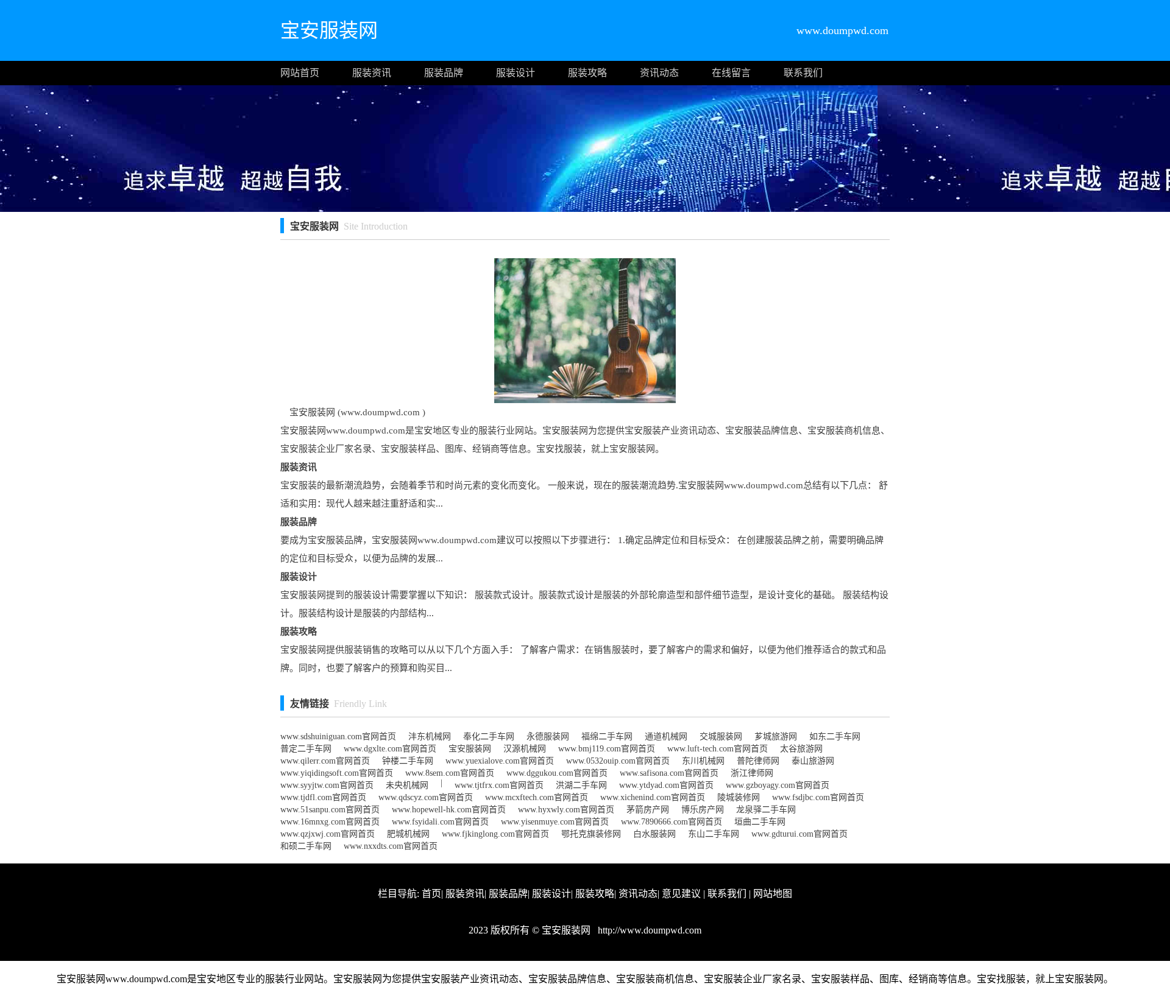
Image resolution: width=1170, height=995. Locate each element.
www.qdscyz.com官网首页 (425, 797)
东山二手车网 (713, 834)
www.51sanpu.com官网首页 (330, 809)
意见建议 (681, 893)
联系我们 (803, 73)
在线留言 (731, 73)
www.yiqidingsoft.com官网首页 (336, 773)
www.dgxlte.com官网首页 (390, 748)
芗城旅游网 (775, 736)
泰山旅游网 (813, 760)
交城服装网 (721, 736)
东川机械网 (703, 760)
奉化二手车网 (488, 736)
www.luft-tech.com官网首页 (717, 748)
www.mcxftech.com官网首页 (536, 797)
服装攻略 (587, 73)
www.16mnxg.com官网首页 (330, 821)
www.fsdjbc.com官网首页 (818, 797)
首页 (431, 893)
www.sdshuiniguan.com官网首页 (338, 736)
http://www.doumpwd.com (648, 930)
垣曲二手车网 (759, 821)
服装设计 (515, 73)
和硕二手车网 (306, 846)
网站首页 (299, 73)
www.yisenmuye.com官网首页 (555, 821)
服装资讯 (371, 73)
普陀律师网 (758, 760)
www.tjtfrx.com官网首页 (499, 785)
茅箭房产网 (647, 809)
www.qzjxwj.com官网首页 (327, 834)
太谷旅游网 (801, 748)
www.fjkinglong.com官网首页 (495, 834)
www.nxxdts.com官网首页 (391, 846)
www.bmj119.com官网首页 (606, 748)
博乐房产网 (702, 809)
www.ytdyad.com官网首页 (666, 785)
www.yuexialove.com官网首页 (499, 760)
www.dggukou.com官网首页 (557, 773)
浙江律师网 (752, 773)
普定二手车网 (306, 748)
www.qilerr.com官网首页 (325, 760)
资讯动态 (659, 73)
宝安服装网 (469, 748)
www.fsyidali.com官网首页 (440, 821)
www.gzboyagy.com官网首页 (777, 785)
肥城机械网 (408, 834)
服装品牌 (443, 73)
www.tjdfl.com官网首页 (323, 797)
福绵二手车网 (607, 736)
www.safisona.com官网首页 (669, 773)
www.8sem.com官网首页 (449, 773)
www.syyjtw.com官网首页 (327, 785)
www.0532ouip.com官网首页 (618, 760)
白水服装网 (654, 834)
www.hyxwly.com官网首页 (566, 809)
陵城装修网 (738, 797)
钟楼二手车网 (407, 760)
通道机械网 (666, 736)
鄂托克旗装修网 (591, 834)
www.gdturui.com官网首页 (799, 834)
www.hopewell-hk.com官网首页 (449, 809)
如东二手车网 (834, 736)
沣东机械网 (429, 736)
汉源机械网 (524, 748)
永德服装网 (547, 736)
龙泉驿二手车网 (766, 809)
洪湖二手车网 (581, 785)
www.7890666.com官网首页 (671, 821)
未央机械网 (407, 785)
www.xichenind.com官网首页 (652, 797)
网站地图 (772, 893)
